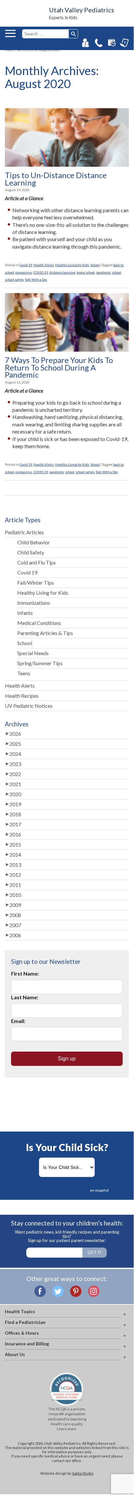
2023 (15, 764)
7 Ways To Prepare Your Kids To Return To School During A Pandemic (59, 367)
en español (99, 1190)
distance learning (62, 272)
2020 (15, 794)
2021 (15, 784)
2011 (15, 885)
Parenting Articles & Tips (45, 633)
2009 (15, 905)
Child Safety (30, 552)
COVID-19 (40, 272)
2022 (15, 774)
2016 (15, 834)
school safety (14, 279)
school (116, 272)
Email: (18, 1021)
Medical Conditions (39, 623)
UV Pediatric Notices (29, 706)
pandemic (103, 272)
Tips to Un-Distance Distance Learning (56, 179)
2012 (15, 875)
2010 (15, 895)
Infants (25, 613)
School (95, 265)
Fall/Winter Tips (35, 582)
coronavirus (23, 272)
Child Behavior (33, 542)
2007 (15, 925)
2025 (15, 744)
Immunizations (33, 603)
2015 (15, 844)
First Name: (25, 973)
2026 (15, 734)
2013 (15, 864)
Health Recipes (22, 696)
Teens (23, 673)
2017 (15, 824)
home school (86, 272)
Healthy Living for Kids (72, 265)
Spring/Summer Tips (40, 663)
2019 (15, 804)
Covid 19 (25, 265)
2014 (15, 854)
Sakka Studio (82, 1473)
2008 (15, 915)
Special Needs (33, 653)
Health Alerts (43, 265)
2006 (15, 935)
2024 (15, 754)
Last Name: (24, 997)
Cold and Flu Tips (36, 562)
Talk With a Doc (36, 279)
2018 (15, 814)
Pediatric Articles (24, 532)
